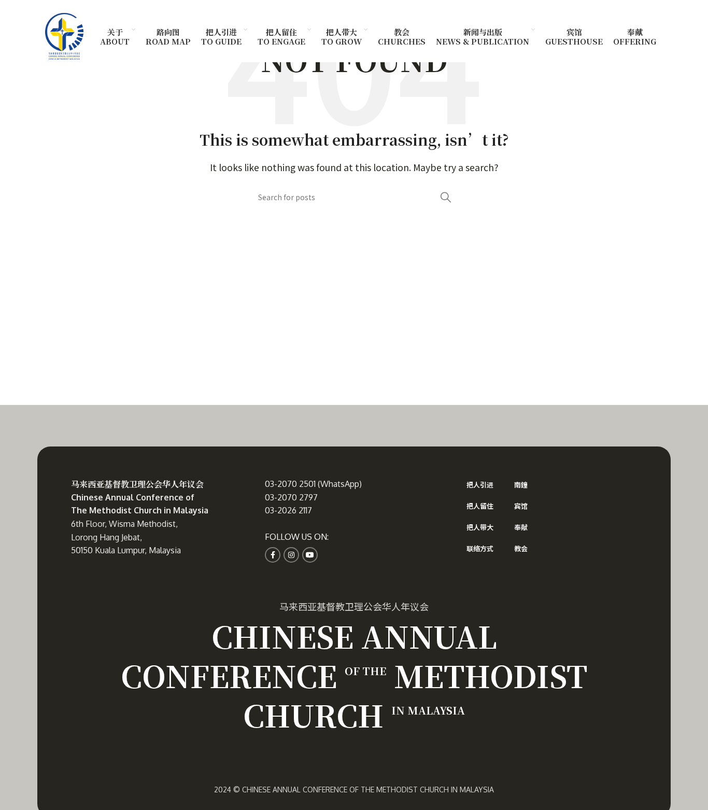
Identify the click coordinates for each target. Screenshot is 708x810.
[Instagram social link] (291, 555)
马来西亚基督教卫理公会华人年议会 (137, 484)
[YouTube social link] (310, 555)
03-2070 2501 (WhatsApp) (313, 484)
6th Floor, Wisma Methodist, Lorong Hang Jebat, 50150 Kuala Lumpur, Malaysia (126, 537)
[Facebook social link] (272, 555)
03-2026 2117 (288, 510)
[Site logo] (64, 35)
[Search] (446, 197)
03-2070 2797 (291, 497)
